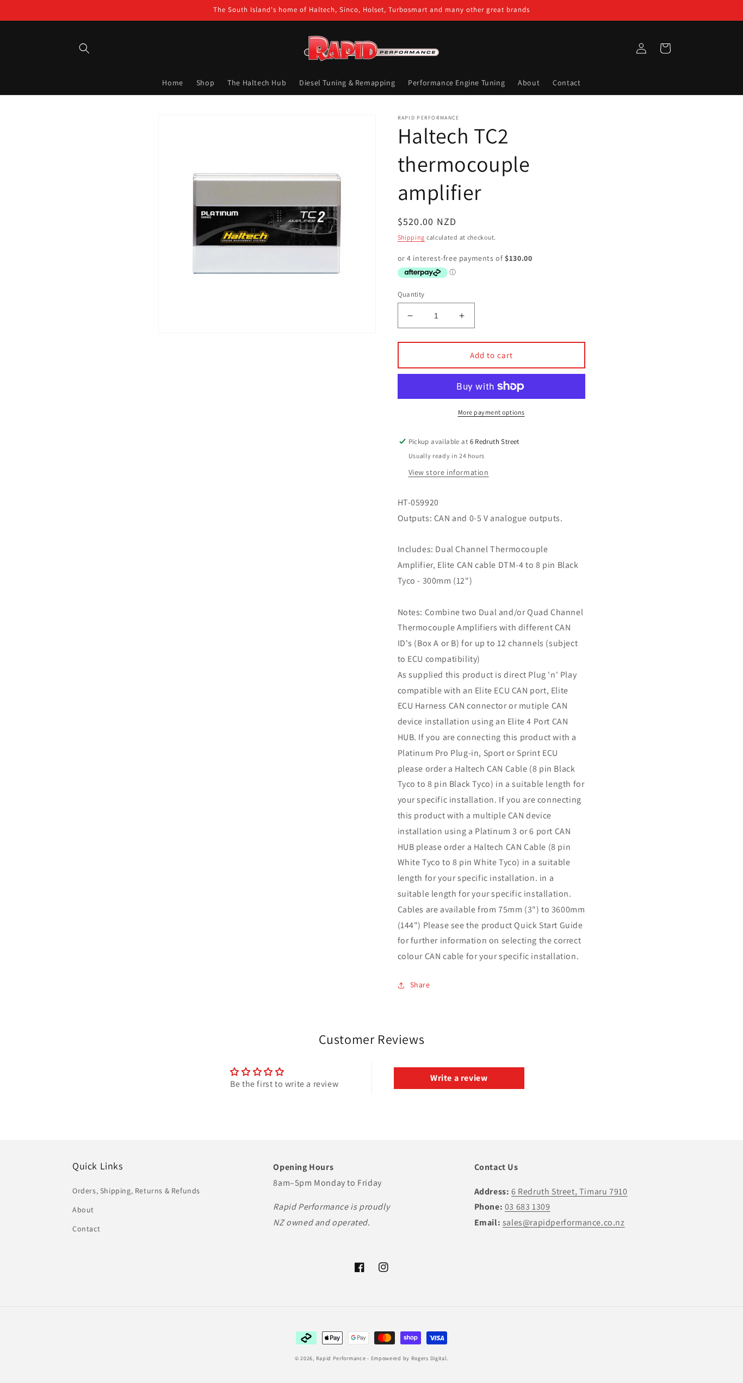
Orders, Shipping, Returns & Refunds (136, 1191)
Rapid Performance (341, 1358)
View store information (448, 472)
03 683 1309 (527, 1206)
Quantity (411, 294)
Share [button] (420, 985)
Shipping (411, 237)
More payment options (491, 412)
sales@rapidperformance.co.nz (564, 1222)
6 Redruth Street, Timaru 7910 (569, 1191)
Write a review (458, 1078)
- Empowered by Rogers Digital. (407, 1358)
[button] (84, 48)
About (83, 1210)
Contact (86, 1229)
